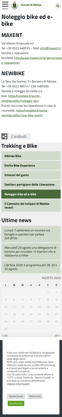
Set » (58, 335)
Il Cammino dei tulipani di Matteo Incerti (26, 205)
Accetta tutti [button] (16, 403)
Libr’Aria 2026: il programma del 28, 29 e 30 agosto (30, 267)
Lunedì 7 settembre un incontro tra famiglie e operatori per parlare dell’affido (27, 234)
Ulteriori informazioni (18, 383)
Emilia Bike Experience (19, 165)
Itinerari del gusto (16, 175)
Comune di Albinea (31, 5)
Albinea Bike (12, 156)
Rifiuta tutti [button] (35, 396)
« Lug (5, 335)
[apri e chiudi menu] (5, 3)
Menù (5, 8)
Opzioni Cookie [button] (16, 396)
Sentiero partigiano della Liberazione (29, 184)
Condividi (18, 136)
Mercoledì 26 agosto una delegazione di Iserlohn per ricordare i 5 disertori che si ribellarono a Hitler (30, 251)
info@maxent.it (50, 48)
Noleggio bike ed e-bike (20, 194)
